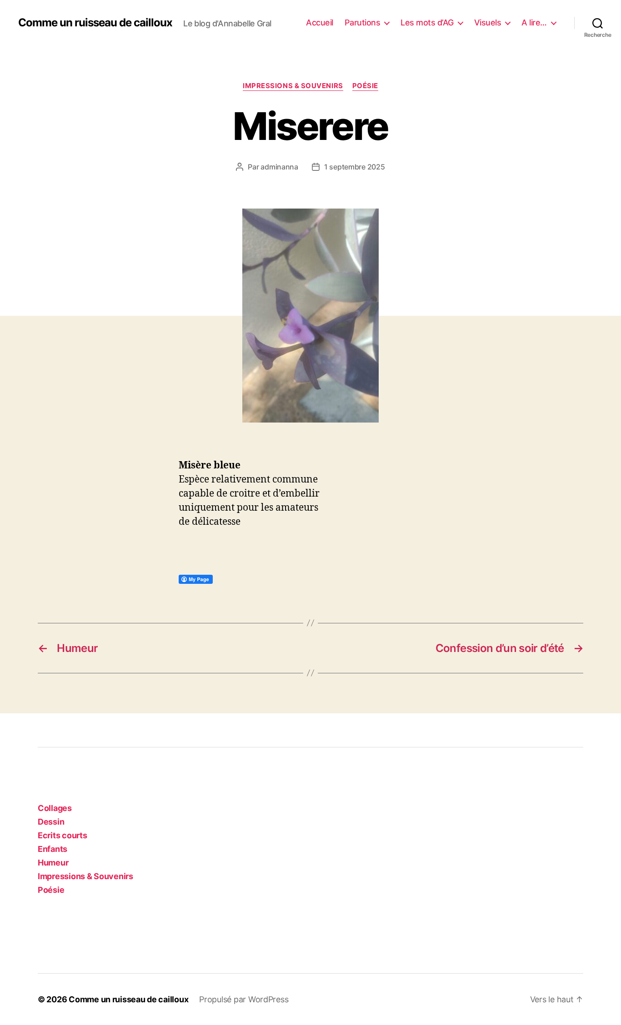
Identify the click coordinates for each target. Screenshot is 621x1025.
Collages (55, 808)
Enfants (52, 849)
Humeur (53, 862)
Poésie (365, 86)
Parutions (363, 22)
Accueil (319, 22)
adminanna (279, 166)
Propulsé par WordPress (243, 999)
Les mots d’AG (427, 22)
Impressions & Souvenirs (293, 86)
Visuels (487, 22)
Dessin (51, 821)
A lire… (534, 22)
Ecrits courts (62, 835)
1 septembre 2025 (354, 166)
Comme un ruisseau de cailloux (95, 22)
